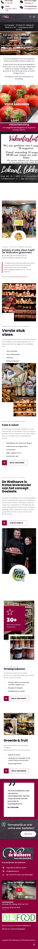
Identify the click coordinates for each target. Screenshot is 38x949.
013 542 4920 (8, 3)
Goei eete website (16, 523)
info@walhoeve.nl (29, 3)
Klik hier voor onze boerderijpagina (13, 929)
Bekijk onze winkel (17, 463)
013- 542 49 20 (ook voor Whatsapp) (19, 875)
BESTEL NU (28, 834)
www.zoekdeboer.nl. (24, 925)
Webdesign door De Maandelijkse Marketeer (24, 940)
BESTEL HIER (12, 110)
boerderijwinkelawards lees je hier (18, 276)
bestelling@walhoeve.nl (30, 8)
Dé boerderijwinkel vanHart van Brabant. (19, 37)
